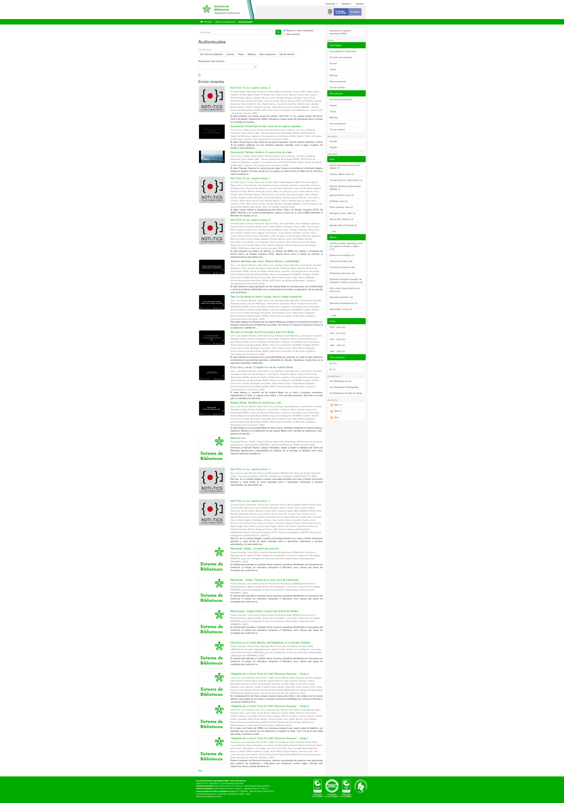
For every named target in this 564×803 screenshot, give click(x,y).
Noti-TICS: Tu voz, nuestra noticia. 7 (250, 178)
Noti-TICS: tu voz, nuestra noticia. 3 (250, 501)
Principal (208, 21)
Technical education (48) (341, 261)
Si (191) (333, 363)
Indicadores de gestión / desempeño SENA (341, 32)
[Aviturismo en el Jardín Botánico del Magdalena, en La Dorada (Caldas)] (270, 642)
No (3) (332, 369)
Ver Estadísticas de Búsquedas (344, 387)
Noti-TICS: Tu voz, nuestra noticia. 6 (250, 219)
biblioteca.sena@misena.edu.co (209, 796)
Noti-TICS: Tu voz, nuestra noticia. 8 (250, 87)
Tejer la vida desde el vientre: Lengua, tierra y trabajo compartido (266, 296)
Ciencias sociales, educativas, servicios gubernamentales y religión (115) (346, 246)
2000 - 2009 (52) (337, 339)
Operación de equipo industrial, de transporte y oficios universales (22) (346, 281)
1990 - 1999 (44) (337, 345)
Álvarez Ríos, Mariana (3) (341, 219)
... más (333, 231)
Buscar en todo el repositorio (300, 30)
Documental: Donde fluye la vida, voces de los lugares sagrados (265, 126)
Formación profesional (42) (342, 267)
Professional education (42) (342, 273)
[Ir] (278, 32)
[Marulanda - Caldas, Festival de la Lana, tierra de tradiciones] (264, 580)
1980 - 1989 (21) (337, 351)
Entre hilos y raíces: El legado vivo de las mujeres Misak (261, 367)
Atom (336, 417)
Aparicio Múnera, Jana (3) (342, 195)
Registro (333, 147)
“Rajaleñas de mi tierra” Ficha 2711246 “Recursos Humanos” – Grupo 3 (269, 706)
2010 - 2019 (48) (337, 333)
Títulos (241, 54)
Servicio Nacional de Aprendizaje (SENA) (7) (345, 167)
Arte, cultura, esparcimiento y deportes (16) (345, 290)
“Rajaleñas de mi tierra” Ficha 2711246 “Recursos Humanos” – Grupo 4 (269, 673)
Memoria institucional (225, 21)
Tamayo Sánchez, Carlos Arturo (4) (346, 180)
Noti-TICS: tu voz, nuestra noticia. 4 (250, 469)
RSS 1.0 (338, 404)
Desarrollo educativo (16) (341, 297)
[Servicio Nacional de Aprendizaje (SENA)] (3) (345, 188)
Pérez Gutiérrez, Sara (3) (341, 207)
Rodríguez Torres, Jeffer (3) (342, 213)
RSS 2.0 (338, 410)
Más (200, 770)
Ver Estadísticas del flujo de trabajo (346, 393)
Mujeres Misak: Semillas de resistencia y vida (255, 402)
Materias (252, 54)
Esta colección (293, 34)
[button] (331, 3)
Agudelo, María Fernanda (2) (343, 225)
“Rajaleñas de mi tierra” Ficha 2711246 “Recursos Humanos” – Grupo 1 (269, 738)
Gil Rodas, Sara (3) (339, 201)
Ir (255, 66)
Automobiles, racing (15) (341, 309)
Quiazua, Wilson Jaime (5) (342, 174)
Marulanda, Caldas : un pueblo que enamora (254, 548)
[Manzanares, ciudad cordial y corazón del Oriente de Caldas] (264, 611)
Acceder (333, 141)
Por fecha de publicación (211, 54)
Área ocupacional (267, 54)
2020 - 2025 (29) (337, 327)
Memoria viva (237, 438)
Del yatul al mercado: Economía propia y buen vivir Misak (262, 332)
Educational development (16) (343, 303)
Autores (230, 54)
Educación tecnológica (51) (342, 255)
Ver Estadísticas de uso (340, 381)
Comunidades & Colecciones (343, 51)
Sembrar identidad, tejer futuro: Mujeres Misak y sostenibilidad (264, 261)
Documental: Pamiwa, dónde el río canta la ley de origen (261, 152)
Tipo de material (286, 54)
